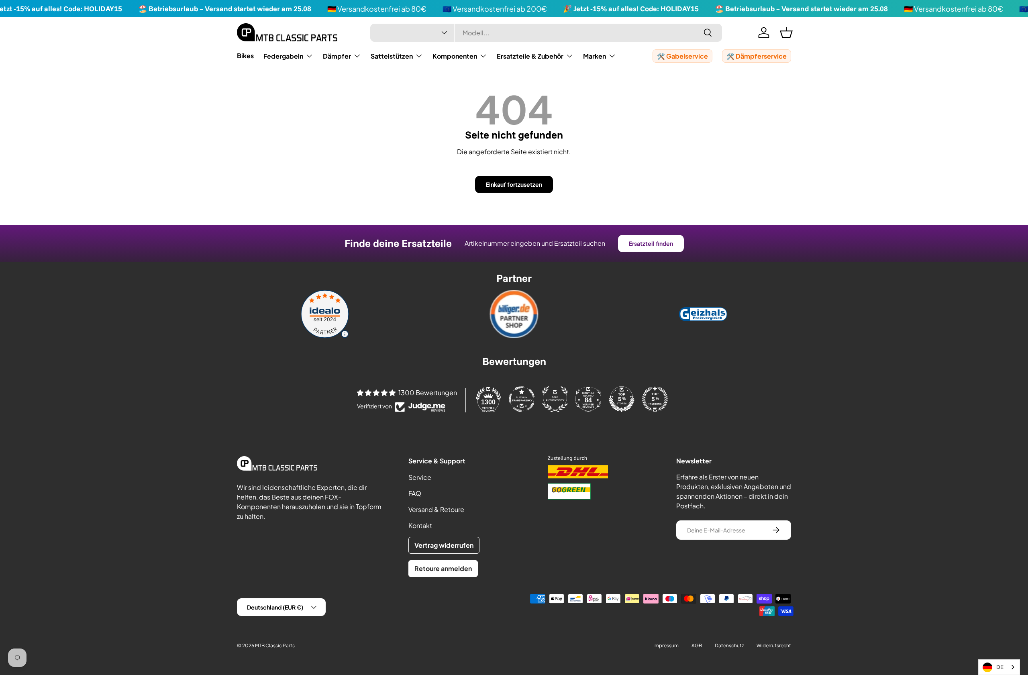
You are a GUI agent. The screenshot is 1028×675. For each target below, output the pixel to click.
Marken (594, 56)
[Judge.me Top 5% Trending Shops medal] (655, 399)
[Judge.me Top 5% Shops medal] (621, 399)
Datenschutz (729, 645)
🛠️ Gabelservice (682, 56)
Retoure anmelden (443, 568)
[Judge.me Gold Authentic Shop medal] (555, 399)
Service (419, 477)
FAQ (414, 493)
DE (1000, 667)
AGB (696, 645)
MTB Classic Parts (275, 645)
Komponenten (454, 56)
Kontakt (420, 525)
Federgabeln (283, 56)
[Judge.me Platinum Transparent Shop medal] (521, 399)
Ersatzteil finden (651, 243)
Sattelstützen (392, 56)
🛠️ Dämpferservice (756, 56)
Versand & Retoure (436, 509)
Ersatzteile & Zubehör (530, 56)
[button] (786, 32)
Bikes (245, 55)
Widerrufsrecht (774, 645)
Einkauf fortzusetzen (514, 184)
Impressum (666, 645)
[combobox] (546, 33)
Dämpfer (337, 56)
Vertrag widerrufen (443, 545)
